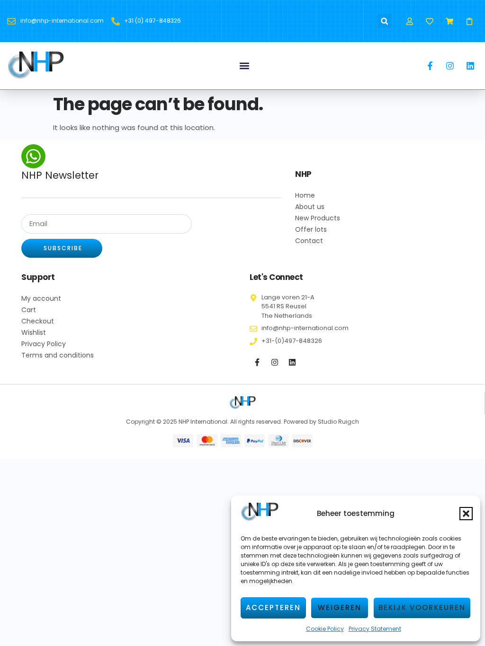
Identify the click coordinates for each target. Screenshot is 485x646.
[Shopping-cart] (449, 21)
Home (305, 195)
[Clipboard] (469, 21)
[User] (409, 21)
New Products (317, 218)
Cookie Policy (325, 629)
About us (309, 206)
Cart (28, 309)
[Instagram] (274, 362)
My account (41, 298)
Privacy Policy (43, 344)
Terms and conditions (57, 355)
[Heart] (429, 21)
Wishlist (33, 332)
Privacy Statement (375, 629)
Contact (309, 240)
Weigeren (339, 607)
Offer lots (311, 229)
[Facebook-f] (257, 362)
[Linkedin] (292, 362)
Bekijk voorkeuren (422, 607)
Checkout (37, 321)
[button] (466, 513)
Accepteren (273, 607)
